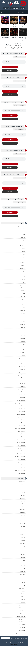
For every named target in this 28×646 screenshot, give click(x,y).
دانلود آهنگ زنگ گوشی (21, 434)
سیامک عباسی (22, 318)
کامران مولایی (22, 498)
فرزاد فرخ (23, 489)
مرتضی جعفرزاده (22, 549)
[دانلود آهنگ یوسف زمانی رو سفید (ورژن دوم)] (23, 32)
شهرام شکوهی (22, 338)
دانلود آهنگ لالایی (21, 417)
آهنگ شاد (22, 8)
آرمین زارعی (23, 234)
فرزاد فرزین (23, 492)
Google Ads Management (19, 633)
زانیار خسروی (22, 310)
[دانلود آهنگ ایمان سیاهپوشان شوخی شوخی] (22, 190)
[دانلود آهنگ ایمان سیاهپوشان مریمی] (22, 214)
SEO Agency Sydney (20, 619)
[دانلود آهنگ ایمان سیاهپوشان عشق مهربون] (22, 117)
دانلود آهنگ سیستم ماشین (20, 403)
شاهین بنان (23, 333)
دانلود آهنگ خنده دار (21, 400)
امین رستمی (23, 254)
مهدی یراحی (23, 565)
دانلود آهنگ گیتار (21, 394)
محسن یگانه (23, 526)
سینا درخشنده (22, 324)
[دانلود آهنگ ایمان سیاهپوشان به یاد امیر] (22, 93)
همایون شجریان (22, 588)
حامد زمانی (23, 276)
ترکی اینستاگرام (22, 372)
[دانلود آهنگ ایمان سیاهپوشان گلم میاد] (22, 142)
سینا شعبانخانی (22, 330)
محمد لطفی (23, 540)
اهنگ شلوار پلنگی (21, 610)
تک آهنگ (15, 56)
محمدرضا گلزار (22, 534)
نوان (24, 585)
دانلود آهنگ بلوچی (21, 431)
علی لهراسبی (23, 484)
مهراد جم (23, 568)
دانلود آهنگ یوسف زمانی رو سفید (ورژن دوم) (22, 39)
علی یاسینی (23, 487)
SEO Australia (22, 627)
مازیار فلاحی (23, 504)
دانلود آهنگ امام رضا (21, 414)
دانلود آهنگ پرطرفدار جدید (20, 428)
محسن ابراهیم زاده (21, 518)
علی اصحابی (23, 349)
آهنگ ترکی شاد (5, 24)
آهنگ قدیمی (22, 369)
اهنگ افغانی (23, 596)
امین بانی (23, 251)
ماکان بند (23, 506)
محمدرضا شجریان (21, 532)
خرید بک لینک (22, 613)
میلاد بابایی (23, 577)
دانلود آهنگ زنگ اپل (21, 448)
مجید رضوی (23, 515)
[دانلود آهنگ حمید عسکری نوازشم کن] (14, 20)
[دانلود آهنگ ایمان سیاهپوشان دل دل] (22, 166)
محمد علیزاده (22, 537)
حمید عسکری (22, 288)
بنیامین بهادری (22, 268)
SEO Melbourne (22, 622)
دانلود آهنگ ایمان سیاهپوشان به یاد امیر (14, 78)
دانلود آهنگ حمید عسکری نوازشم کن (14, 25)
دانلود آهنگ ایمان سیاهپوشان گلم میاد (14, 126)
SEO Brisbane (22, 624)
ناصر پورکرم (23, 579)
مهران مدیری (22, 571)
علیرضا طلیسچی (22, 358)
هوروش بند (23, 591)
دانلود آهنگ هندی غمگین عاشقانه (18, 392)
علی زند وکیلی (22, 363)
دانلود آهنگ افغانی (21, 473)
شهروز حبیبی (23, 344)
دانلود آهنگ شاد (22, 420)
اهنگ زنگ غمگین (22, 605)
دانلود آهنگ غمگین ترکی (20, 439)
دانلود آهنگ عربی (22, 465)
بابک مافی (23, 265)
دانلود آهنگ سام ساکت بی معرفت (23, 25)
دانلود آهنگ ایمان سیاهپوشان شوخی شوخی (13, 175)
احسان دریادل (22, 229)
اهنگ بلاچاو (23, 599)
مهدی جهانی (23, 560)
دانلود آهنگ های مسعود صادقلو (19, 422)
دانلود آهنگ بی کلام (21, 459)
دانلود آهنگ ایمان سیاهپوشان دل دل (14, 150)
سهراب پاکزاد (22, 316)
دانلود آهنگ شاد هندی (21, 408)
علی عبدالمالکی (22, 481)
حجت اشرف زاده (22, 285)
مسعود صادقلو (22, 554)
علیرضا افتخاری (22, 352)
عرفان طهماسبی (22, 347)
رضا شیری (23, 299)
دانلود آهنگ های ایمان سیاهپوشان (14, 44)
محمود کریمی (22, 543)
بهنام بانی (23, 271)
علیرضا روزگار (22, 355)
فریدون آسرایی (22, 495)
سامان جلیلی (22, 313)
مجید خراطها (22, 512)
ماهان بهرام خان (22, 509)
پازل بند (23, 273)
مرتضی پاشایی (22, 546)
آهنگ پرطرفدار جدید (14, 8)
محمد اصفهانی (22, 529)
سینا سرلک (23, 327)
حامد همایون (22, 279)
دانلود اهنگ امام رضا (21, 375)
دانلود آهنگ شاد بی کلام (20, 425)
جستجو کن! (3, 12)
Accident (17, 644)
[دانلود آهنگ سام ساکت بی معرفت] (23, 20)
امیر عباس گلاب (22, 245)
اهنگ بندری (23, 602)
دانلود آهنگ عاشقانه (21, 442)
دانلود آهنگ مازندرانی (21, 445)
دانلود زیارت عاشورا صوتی (20, 389)
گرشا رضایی (23, 501)
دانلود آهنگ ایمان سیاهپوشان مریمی (15, 199)
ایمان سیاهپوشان (21, 56)
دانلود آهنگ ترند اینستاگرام (20, 470)
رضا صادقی (23, 302)
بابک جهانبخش (22, 262)
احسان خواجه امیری (21, 226)
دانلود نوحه (14, 37)
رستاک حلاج (23, 296)
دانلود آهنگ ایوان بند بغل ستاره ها (5, 38)
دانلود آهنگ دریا (22, 397)
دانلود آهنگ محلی (21, 437)
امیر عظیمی (23, 248)
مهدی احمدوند (22, 557)
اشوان (24, 240)
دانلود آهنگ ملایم (21, 451)
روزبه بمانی (23, 307)
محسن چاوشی (22, 520)
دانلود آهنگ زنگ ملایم (21, 406)
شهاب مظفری (22, 335)
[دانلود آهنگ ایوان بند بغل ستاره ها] (5, 32)
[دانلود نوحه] (14, 32)
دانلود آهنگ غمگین (21, 377)
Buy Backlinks (22, 630)
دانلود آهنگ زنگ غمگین (20, 453)
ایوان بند (23, 259)
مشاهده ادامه (9, 70)
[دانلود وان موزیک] (14, 3)
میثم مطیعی (22, 574)
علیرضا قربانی (22, 361)
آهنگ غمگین (6, 8)
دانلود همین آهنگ (10, 67)
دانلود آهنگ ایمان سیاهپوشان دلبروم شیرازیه (13, 53)
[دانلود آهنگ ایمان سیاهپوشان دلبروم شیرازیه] (22, 69)
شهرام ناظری (23, 341)
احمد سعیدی (22, 231)
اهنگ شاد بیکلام (22, 607)
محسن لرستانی (22, 523)
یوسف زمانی (23, 593)
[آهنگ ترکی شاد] (5, 20)
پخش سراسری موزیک (21, 616)
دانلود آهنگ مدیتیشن (21, 467)
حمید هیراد (23, 290)
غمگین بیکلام (22, 380)
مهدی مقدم (23, 563)
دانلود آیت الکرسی (21, 411)
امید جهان (23, 243)
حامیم (24, 282)
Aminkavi (15, 644)
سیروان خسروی (22, 321)
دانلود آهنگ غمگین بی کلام (20, 456)
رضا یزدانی (23, 304)
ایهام (24, 257)
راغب (24, 293)
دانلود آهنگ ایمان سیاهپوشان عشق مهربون (13, 102)
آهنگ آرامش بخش (21, 366)
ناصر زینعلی (23, 582)
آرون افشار (23, 237)
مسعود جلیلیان (22, 551)
